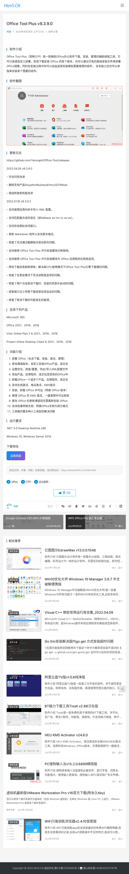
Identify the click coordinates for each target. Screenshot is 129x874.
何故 (9, 31)
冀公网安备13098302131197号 (100, 868)
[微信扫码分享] (63, 506)
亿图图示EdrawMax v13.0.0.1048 (70, 550)
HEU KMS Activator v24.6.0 (66, 735)
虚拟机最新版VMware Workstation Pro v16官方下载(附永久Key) (56, 793)
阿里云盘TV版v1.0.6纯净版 (65, 677)
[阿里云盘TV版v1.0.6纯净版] (24, 685)
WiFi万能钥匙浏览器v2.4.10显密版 (71, 821)
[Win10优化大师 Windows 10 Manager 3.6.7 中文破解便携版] (24, 587)
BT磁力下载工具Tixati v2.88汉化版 (71, 706)
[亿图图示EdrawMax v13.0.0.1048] (24, 558)
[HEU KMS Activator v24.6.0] (24, 743)
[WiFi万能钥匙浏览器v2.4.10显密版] (24, 830)
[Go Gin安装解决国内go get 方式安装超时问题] (24, 650)
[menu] (122, 5)
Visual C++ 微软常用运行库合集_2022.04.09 (79, 612)
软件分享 (53, 31)
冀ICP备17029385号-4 (66, 868)
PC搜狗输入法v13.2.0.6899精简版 (71, 764)
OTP (28, 481)
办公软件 (43, 481)
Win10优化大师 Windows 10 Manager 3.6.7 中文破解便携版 (82, 581)
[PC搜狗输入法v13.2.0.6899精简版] (24, 772)
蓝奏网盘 (15, 455)
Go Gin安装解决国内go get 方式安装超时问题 (79, 641)
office (14, 481)
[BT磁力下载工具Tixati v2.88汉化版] (24, 714)
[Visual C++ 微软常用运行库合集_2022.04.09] (24, 621)
